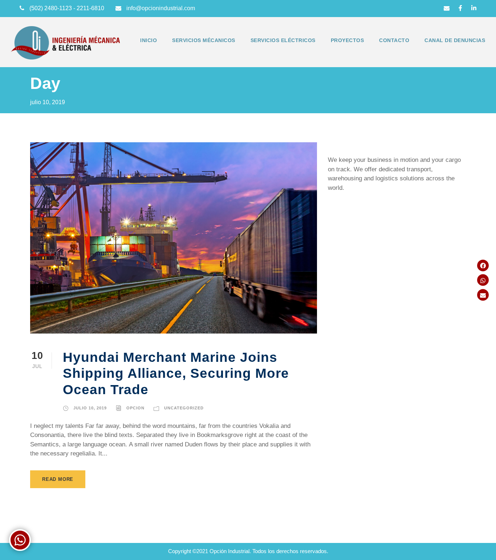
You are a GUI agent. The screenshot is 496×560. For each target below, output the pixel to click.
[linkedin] (473, 8)
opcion (135, 408)
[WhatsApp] (483, 280)
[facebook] (460, 8)
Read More (57, 479)
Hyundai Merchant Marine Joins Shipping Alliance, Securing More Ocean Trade (176, 373)
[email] (447, 8)
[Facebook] (483, 265)
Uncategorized (184, 408)
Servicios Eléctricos (283, 40)
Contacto (394, 40)
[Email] (483, 295)
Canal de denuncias (454, 40)
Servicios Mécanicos (203, 40)
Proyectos (347, 40)
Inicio (148, 40)
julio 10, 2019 (90, 408)
